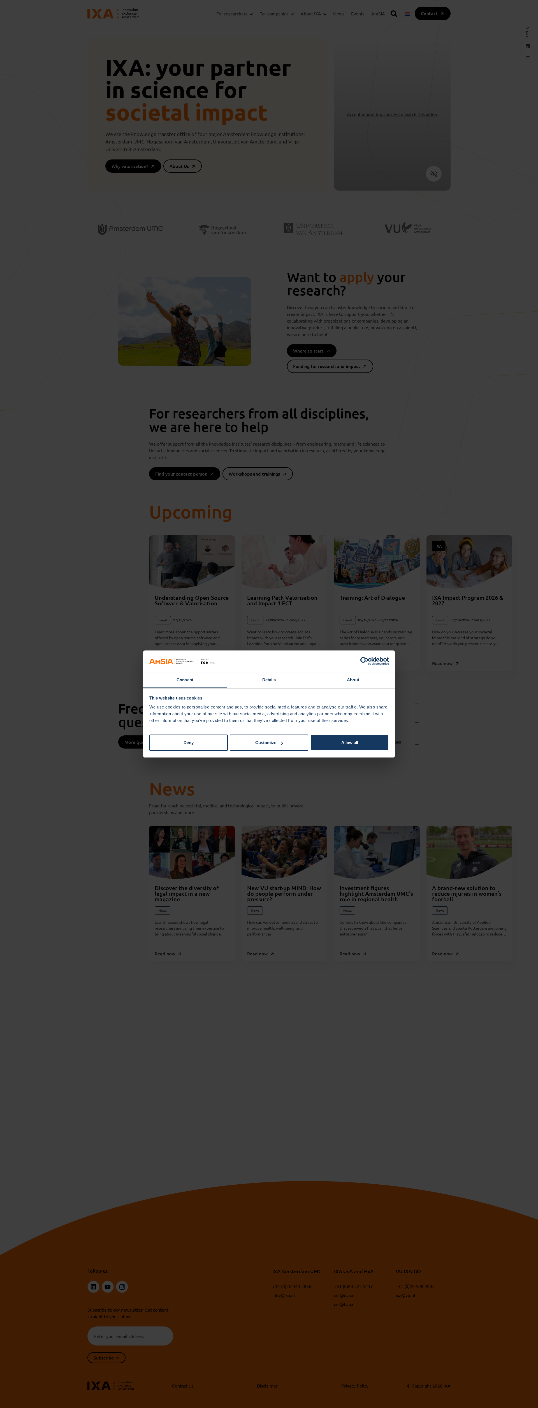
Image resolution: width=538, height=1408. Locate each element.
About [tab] (353, 679)
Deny (189, 742)
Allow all (349, 742)
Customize (265, 742)
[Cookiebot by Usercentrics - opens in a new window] (364, 661)
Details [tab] (269, 679)
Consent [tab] (185, 679)
